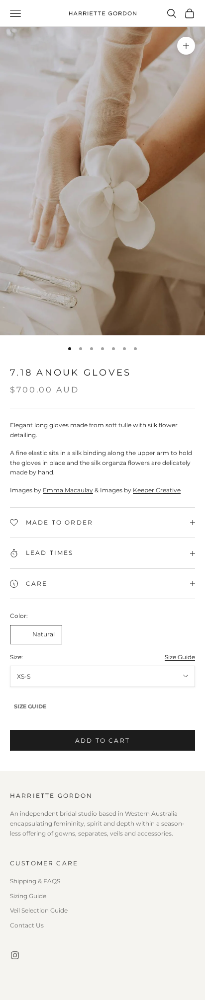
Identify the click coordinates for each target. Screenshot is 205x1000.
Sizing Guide (28, 896)
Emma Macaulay (68, 490)
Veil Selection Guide (39, 910)
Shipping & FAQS (35, 881)
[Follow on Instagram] (15, 955)
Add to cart (102, 740)
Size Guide (180, 657)
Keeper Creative (157, 490)
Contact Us (27, 925)
